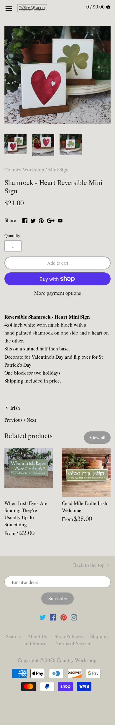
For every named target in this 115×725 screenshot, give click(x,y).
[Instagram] (74, 617)
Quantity (12, 235)
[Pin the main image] (41, 219)
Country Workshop (24, 169)
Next (31, 419)
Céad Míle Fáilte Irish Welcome (84, 507)
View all (97, 437)
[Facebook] (53, 617)
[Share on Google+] (51, 219)
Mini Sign (58, 169)
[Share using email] (60, 219)
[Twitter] (43, 617)
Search (13, 636)
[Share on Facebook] (24, 219)
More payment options (57, 293)
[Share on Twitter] (33, 219)
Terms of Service (73, 643)
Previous (13, 419)
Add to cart (57, 263)
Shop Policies (69, 636)
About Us (37, 636)
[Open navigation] (8, 8)
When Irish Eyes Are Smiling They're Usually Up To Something (25, 513)
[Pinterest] (63, 617)
